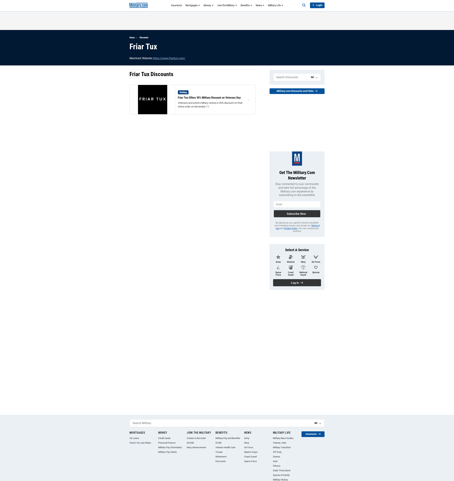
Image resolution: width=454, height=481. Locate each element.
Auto (275, 461)
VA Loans (134, 438)
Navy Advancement (196, 447)
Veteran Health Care (225, 447)
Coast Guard (250, 456)
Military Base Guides (283, 438)
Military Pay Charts (167, 452)
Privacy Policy (290, 228)
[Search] (303, 5)
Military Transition (282, 447)
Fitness (276, 466)
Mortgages (192, 5)
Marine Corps (251, 452)
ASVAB (190, 442)
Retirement (220, 456)
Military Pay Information (170, 447)
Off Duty (277, 452)
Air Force (248, 447)
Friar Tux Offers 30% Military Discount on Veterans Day (209, 97)
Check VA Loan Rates (140, 442)
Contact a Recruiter (196, 438)
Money (207, 5)
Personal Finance (167, 442)
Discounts (144, 37)
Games (276, 456)
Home (132, 37)
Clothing (183, 92)
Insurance (176, 5)
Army (246, 438)
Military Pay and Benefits (227, 438)
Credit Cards (164, 438)
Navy (246, 442)
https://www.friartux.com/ (169, 58)
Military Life (274, 5)
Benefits (245, 5)
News (259, 5)
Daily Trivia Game (281, 470)
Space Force (250, 461)
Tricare (219, 452)
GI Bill (218, 442)
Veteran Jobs (279, 442)
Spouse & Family (281, 475)
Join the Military (226, 5)
